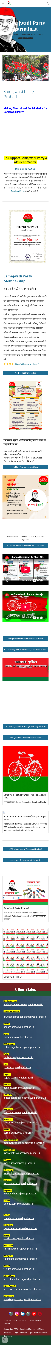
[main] (25, 29)
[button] (3, 3)
